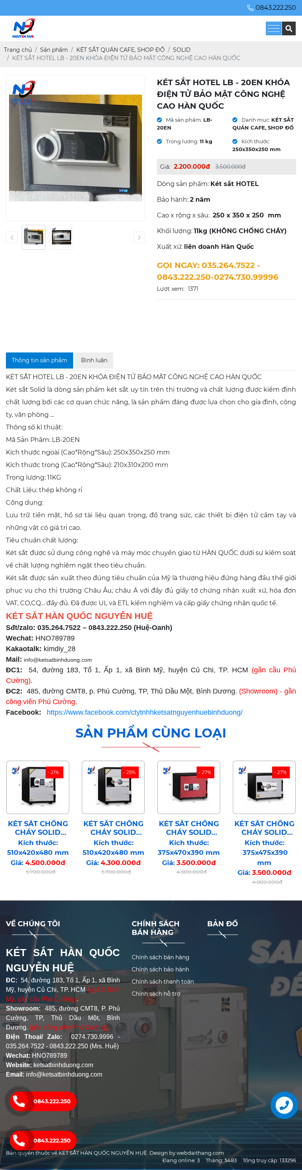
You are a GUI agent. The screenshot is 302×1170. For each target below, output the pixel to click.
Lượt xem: (170, 288)
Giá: (165, 166)
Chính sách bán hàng (161, 957)
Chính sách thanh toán (163, 981)
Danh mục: (255, 120)
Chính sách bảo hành (160, 969)
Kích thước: (255, 141)
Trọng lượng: (182, 141)
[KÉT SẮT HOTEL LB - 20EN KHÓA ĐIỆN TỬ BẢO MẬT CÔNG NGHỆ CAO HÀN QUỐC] (34, 237)
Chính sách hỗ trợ (156, 993)
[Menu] (274, 28)
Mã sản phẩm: (183, 120)
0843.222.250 (52, 1140)
